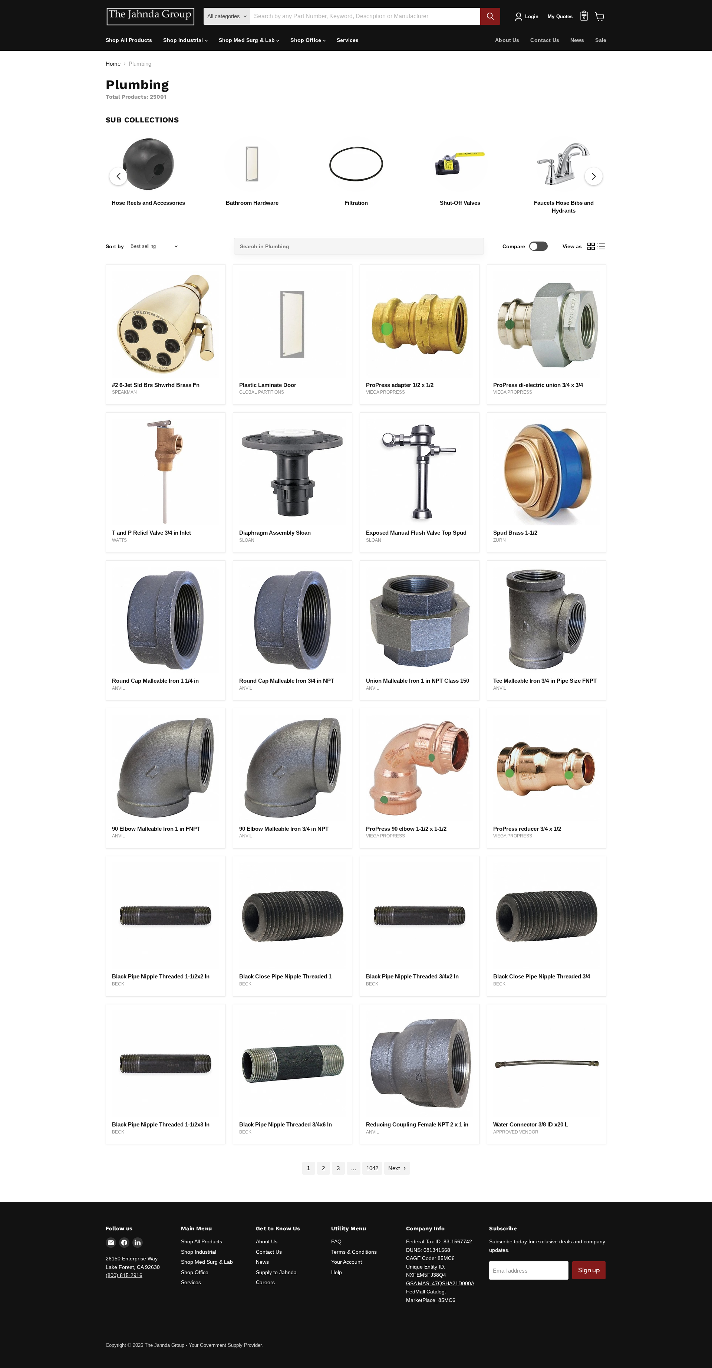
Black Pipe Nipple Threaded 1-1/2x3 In (161, 1124)
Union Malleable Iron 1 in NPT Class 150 (417, 681)
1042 (372, 1168)
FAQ (336, 1241)
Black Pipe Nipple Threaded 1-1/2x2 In (161, 976)
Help (336, 1272)
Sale (600, 40)
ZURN (499, 540)
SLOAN (246, 540)
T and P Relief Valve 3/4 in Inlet (151, 532)
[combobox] (359, 246)
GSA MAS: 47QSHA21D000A (440, 1283)
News (577, 40)
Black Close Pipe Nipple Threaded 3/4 (541, 976)
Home (113, 63)
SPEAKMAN (124, 392)
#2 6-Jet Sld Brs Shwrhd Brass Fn (156, 385)
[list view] (601, 246)
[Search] (490, 16)
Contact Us (544, 40)
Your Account (346, 1262)
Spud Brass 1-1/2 (515, 532)
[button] (594, 176)
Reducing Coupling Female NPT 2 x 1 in (417, 1124)
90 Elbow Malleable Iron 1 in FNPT (156, 829)
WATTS (119, 540)
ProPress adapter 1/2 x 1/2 (400, 385)
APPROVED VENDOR (515, 1132)
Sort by (115, 246)
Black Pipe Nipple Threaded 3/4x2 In (412, 976)
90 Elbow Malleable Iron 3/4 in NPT (284, 829)
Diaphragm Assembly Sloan (275, 532)
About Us (507, 40)
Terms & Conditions (354, 1252)
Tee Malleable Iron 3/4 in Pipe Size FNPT (545, 681)
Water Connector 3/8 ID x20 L (530, 1124)
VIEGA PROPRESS (385, 392)
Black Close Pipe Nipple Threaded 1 (285, 976)
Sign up (589, 1270)
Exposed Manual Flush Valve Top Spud (416, 532)
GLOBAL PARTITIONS (261, 392)
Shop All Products (129, 40)
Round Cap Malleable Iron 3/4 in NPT (286, 681)
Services (348, 40)
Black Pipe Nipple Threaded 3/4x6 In (285, 1124)
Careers (265, 1282)
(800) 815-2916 (124, 1275)
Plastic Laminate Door (267, 385)
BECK (118, 984)
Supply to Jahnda (276, 1272)
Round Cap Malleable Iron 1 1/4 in (155, 681)
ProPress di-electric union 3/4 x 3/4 (538, 385)
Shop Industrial (183, 40)
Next (394, 1168)
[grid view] (591, 246)
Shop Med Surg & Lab (248, 40)
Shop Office (306, 40)
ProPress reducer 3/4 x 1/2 (527, 829)
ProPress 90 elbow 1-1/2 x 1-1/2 (406, 829)
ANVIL (118, 688)
